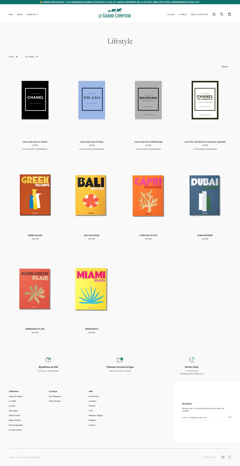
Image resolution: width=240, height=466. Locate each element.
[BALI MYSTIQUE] (92, 193)
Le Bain (12, 406)
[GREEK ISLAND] (35, 193)
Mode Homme (15, 420)
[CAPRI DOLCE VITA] (148, 193)
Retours (92, 406)
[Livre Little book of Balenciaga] (148, 100)
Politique (92, 420)
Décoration (13, 411)
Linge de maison (16, 396)
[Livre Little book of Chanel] (35, 100)
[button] (19, 13)
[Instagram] (229, 457)
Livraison (92, 401)
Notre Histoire (55, 401)
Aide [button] (91, 391)
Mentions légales (96, 415)
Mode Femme (15, 415)
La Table (12, 401)
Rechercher (94, 396)
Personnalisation (16, 425)
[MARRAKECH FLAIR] (35, 287)
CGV (91, 411)
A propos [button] (53, 391)
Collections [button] (14, 391)
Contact (92, 425)
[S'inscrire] (228, 417)
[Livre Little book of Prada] (92, 100)
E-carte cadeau (15, 430)
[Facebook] (223, 457)
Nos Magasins (55, 396)
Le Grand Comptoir (27, 457)
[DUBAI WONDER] (205, 193)
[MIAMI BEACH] (92, 287)
